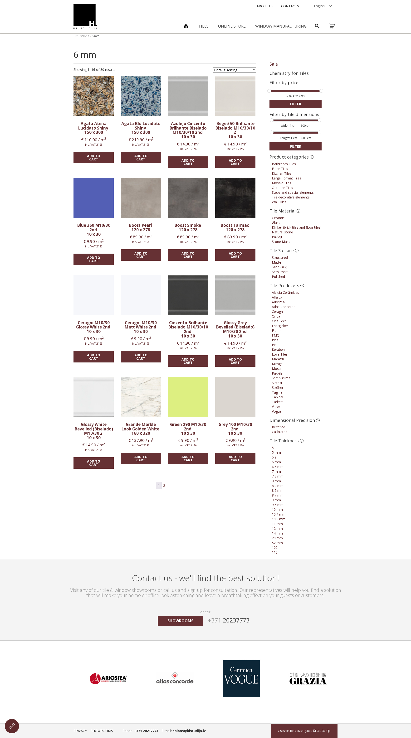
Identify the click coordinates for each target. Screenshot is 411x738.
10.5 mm (278, 519)
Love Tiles (280, 354)
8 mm (276, 481)
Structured (280, 257)
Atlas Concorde (283, 306)
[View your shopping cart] (335, 26)
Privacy (80, 730)
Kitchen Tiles (281, 173)
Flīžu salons (81, 36)
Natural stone (282, 232)
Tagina (277, 392)
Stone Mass (281, 241)
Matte (276, 262)
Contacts (290, 6)
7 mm (276, 471)
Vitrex (276, 406)
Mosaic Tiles (281, 183)
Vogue (277, 411)
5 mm (276, 452)
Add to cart (93, 157)
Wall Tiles (279, 202)
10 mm (277, 509)
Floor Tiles (280, 168)
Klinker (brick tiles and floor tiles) (297, 227)
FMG (275, 335)
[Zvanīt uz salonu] (12, 726)
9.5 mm (278, 504)
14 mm (277, 533)
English (319, 6)
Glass (276, 222)
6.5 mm (278, 466)
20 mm (277, 538)
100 (275, 547)
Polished (278, 276)
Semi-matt (280, 272)
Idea (275, 340)
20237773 (229, 620)
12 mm (277, 528)
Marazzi (278, 359)
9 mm (276, 500)
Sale (273, 64)
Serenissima (281, 378)
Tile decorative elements (291, 197)
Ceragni (278, 311)
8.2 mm (278, 485)
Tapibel (277, 397)
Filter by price (283, 82)
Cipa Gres (279, 321)
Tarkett (277, 402)
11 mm (277, 523)
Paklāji (277, 237)
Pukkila (277, 373)
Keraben (278, 349)
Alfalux (277, 297)
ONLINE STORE (232, 26)
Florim (277, 330)
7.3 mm (278, 476)
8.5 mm (278, 490)
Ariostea (278, 302)
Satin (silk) (279, 267)
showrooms (180, 620)
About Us (265, 6)
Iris (274, 344)
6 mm (276, 462)
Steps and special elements (293, 192)
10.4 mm (278, 514)
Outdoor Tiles (282, 187)
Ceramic (278, 218)
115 (275, 552)
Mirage (277, 364)
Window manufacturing (281, 26)
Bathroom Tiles (284, 164)
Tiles (203, 26)
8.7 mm (278, 495)
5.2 (274, 457)
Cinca (276, 316)
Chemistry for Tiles (289, 73)
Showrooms (102, 730)
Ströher (277, 387)
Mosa (276, 368)
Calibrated (279, 431)
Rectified (278, 427)
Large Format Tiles (286, 178)
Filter (295, 103)
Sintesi (277, 383)
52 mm (277, 542)
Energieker (280, 325)
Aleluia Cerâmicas (285, 292)
